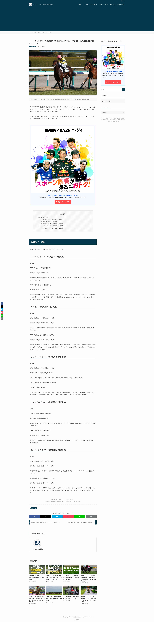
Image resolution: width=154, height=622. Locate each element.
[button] (34, 516)
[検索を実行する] (123, 89)
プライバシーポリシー (87, 617)
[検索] (124, 1)
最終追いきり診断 (43, 217)
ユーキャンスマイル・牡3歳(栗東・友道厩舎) (52, 228)
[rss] (122, 1)
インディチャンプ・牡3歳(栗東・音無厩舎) (51, 219)
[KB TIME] (30, 4)
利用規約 (78, 617)
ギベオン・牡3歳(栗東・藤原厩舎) (49, 221)
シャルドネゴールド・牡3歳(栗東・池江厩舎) (52, 226)
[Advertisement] (77, 19)
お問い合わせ (65, 617)
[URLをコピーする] (91, 516)
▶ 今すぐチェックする (62, 202)
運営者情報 (72, 617)
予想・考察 (33, 46)
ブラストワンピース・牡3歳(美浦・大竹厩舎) (52, 223)
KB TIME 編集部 (37, 549)
